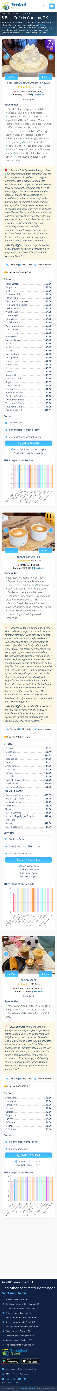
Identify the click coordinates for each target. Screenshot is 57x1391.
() (36, 87)
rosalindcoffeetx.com (20, 853)
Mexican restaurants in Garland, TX (21, 1326)
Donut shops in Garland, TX (18, 1313)
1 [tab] (23, 70)
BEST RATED (7, 14)
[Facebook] (3, 1378)
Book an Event (17, 839)
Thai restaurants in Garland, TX (19, 1344)
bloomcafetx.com (18, 1148)
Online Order (16, 422)
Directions (38, 94)
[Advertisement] (28, 1250)
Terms (16, 1383)
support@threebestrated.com (24, 1369)
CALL (12, 77)
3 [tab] (28, 70)
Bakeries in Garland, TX (16, 1299)
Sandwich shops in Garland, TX (19, 1335)
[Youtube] (19, 1378)
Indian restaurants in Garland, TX (20, 1317)
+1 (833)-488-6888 (20, 1374)
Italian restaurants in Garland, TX (20, 1322)
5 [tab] (32, 70)
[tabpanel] (28, 58)
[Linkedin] (25, 1378)
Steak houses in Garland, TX (18, 1340)
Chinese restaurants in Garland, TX (21, 1308)
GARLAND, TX (20, 14)
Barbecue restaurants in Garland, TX (22, 1304)
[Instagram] (14, 1378)
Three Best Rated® (27, 1388)
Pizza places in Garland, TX (17, 1331)
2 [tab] (25, 70)
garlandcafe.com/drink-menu (25, 436)
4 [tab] (30, 70)
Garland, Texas (14, 1293)
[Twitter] (8, 1378)
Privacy (6, 1383)
